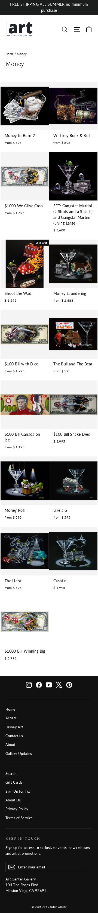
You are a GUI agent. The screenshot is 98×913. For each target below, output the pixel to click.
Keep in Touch (23, 839)
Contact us (14, 736)
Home (9, 54)
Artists (11, 718)
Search (10, 773)
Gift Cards (14, 782)
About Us (13, 800)
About (10, 744)
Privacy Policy (16, 809)
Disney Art (14, 727)
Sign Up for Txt (17, 791)
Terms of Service (19, 818)
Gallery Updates (18, 753)
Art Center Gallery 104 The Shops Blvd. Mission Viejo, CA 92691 (26, 885)
